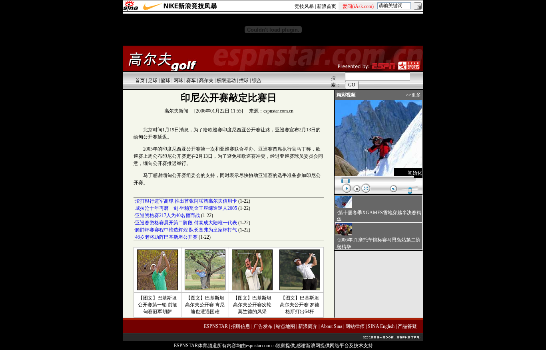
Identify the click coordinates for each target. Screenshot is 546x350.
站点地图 (285, 326)
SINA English (381, 326)
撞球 (244, 80)
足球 (152, 80)
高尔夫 (206, 80)
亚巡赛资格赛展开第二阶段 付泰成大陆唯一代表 (186, 222)
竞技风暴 (304, 6)
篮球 (165, 80)
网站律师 (355, 326)
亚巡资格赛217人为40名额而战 (167, 215)
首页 (140, 80)
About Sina (331, 326)
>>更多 (413, 95)
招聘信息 (240, 326)
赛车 (191, 80)
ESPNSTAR (216, 326)
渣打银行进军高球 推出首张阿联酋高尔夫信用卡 (186, 201)
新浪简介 (307, 326)
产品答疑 (407, 326)
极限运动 (226, 80)
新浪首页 (326, 6)
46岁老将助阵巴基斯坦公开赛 (166, 237)
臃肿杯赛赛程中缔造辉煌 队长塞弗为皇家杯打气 (186, 230)
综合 (256, 80)
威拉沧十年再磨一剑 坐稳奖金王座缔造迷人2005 (186, 208)
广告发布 (263, 326)
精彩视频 (346, 95)
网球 (178, 80)
